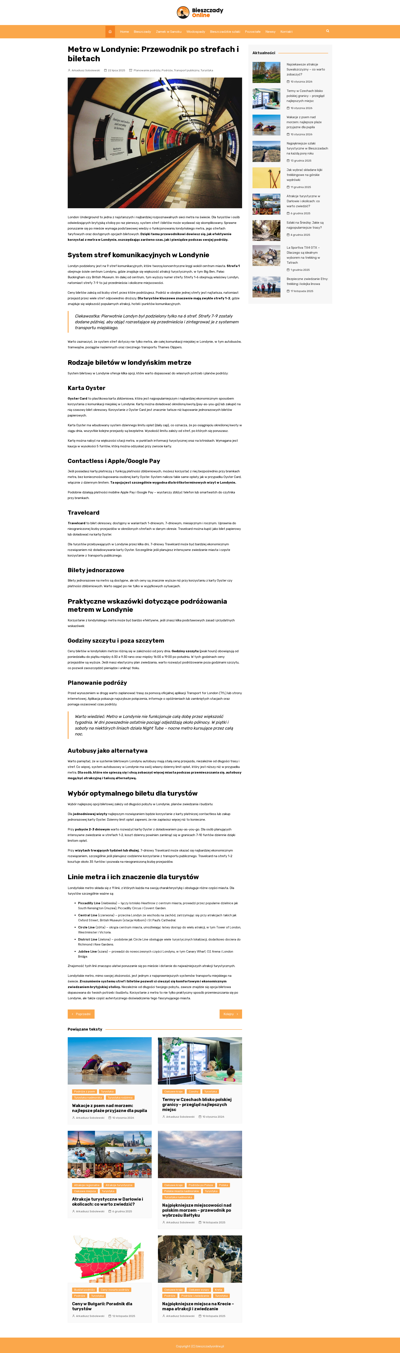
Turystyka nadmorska (88, 1097)
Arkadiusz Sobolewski (86, 70)
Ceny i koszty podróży (115, 1289)
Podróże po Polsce (201, 1185)
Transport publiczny (186, 70)
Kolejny (229, 1014)
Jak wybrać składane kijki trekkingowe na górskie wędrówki (304, 175)
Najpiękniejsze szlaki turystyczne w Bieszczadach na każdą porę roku (307, 148)
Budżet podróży (84, 1289)
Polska (223, 1185)
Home (124, 31)
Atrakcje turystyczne (119, 1185)
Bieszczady (142, 31)
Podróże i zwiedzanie (195, 1295)
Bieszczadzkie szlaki (225, 31)
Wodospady (195, 31)
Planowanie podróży (147, 70)
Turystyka (207, 70)
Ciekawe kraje (173, 1091)
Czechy (193, 1091)
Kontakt (287, 31)
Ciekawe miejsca (85, 1191)
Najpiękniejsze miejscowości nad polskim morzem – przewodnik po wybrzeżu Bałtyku (196, 1210)
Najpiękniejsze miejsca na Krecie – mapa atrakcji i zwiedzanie (198, 1306)
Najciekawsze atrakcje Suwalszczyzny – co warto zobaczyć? (306, 69)
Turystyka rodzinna (120, 1097)
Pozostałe (253, 31)
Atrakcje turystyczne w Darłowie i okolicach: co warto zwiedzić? (107, 1202)
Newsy (271, 31)
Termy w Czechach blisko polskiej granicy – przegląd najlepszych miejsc (197, 1104)
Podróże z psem (84, 1091)
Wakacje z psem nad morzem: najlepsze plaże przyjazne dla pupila (109, 1108)
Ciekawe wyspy (199, 1289)
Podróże (167, 70)
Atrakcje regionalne (87, 1185)
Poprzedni (83, 1014)
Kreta (218, 1289)
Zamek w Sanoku (168, 31)
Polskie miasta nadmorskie (181, 1191)
